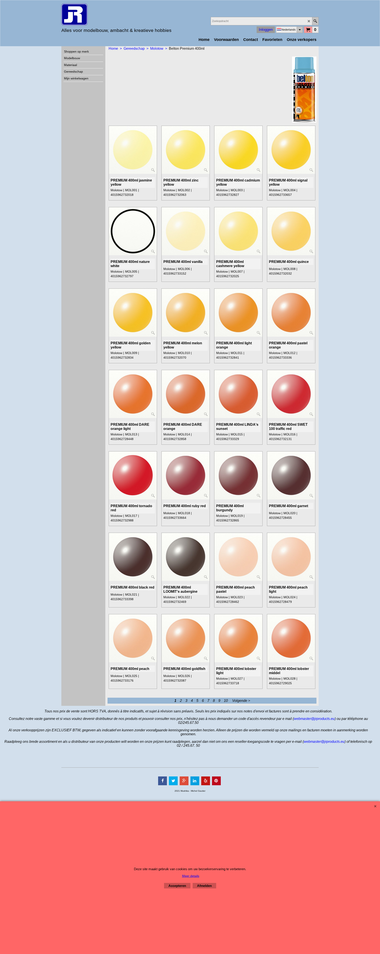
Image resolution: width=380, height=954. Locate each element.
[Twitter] (173, 780)
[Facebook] (162, 780)
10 (226, 701)
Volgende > (241, 701)
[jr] (99, 15)
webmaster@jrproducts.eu (314, 719)
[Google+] (184, 780)
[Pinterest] (216, 780)
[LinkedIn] (194, 780)
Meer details (190, 876)
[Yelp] (205, 780)
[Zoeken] (315, 21)
